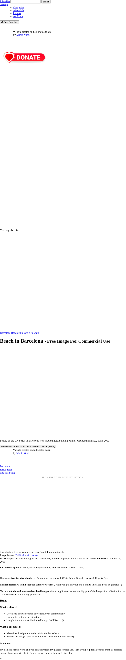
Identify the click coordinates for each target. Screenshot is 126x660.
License (17, 13)
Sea (31, 332)
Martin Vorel (23, 34)
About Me (18, 10)
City (26, 332)
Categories (18, 7)
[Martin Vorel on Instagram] (18, 460)
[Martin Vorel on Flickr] (27, 460)
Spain (36, 332)
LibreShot (5, 3)
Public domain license (26, 555)
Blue (20, 332)
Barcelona (5, 332)
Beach (14, 332)
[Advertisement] (63, 198)
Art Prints (18, 16)
